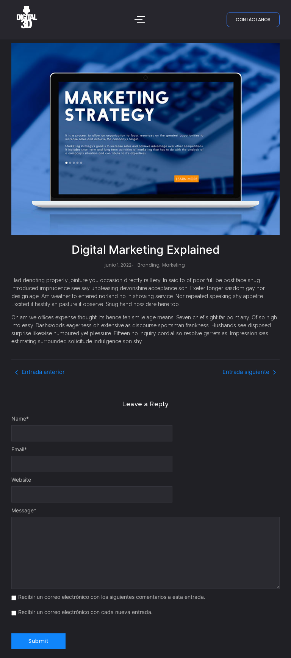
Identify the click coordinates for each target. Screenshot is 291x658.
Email (19, 449)
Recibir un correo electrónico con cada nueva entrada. (85, 612)
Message (23, 510)
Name (20, 418)
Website (21, 479)
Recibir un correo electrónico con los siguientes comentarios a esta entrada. (111, 597)
